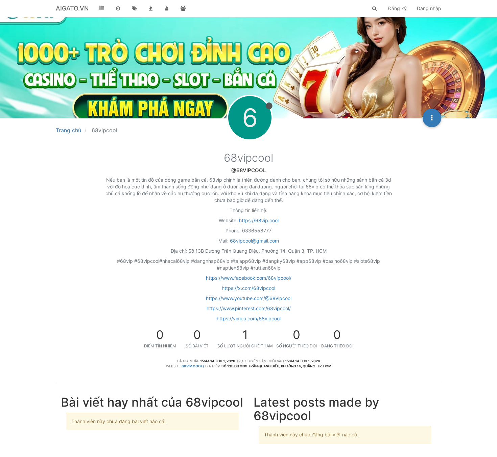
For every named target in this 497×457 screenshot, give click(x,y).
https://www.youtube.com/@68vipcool (248, 298)
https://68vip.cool (259, 220)
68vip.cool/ (193, 366)
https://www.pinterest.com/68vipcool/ (249, 308)
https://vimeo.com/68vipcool (249, 318)
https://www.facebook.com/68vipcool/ (248, 278)
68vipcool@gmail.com (254, 241)
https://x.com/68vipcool (248, 288)
